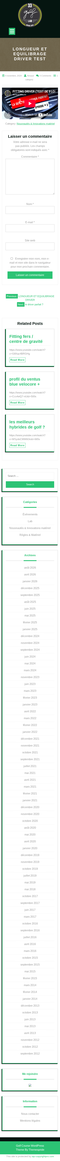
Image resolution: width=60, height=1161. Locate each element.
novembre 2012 (30, 1039)
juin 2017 (30, 909)
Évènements (30, 514)
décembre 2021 (30, 738)
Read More (17, 359)
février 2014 (30, 992)
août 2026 (30, 567)
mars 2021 (30, 786)
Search (30, 484)
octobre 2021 (30, 752)
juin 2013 (30, 1019)
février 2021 (30, 793)
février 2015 (30, 978)
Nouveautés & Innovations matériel (36, 123)
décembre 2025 (30, 588)
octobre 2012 (30, 1046)
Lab (30, 521)
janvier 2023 (30, 704)
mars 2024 (30, 670)
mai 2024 (30, 663)
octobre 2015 (30, 957)
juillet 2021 (30, 766)
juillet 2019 (30, 875)
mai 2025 (30, 615)
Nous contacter (30, 1113)
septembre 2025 (30, 595)
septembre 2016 (30, 930)
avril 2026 (30, 574)
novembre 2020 (30, 814)
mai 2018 (30, 889)
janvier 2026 (30, 581)
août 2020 (30, 827)
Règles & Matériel (30, 535)
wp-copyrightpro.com (43, 1156)
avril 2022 (30, 711)
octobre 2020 (30, 820)
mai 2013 (30, 1026)
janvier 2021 (30, 800)
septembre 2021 (30, 759)
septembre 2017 (30, 903)
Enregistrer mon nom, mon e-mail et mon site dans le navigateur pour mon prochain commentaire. (30, 262)
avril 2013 (30, 1033)
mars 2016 (30, 950)
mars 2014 (30, 985)
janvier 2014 (30, 998)
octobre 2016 (30, 923)
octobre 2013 (30, 1012)
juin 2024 (30, 656)
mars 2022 (30, 718)
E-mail (30, 222)
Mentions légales (30, 1120)
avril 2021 (30, 779)
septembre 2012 (30, 1053)
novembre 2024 (30, 643)
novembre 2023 (30, 677)
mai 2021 (30, 773)
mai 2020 (30, 834)
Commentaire (30, 156)
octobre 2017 (30, 896)
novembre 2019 (30, 862)
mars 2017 (30, 916)
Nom (30, 204)
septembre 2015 (30, 964)
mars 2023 (30, 690)
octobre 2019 (30, 868)
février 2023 (30, 697)
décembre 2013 (30, 1005)
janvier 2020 (30, 848)
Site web (30, 240)
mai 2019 (30, 882)
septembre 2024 (30, 649)
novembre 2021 (30, 745)
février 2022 (30, 725)
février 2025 (30, 622)
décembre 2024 (30, 636)
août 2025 (30, 601)
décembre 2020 (30, 807)
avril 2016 (30, 944)
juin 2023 (30, 684)
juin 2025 (30, 608)
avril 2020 (30, 841)
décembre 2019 (30, 855)
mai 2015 (30, 971)
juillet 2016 (30, 937)
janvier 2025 (30, 629)
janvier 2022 (30, 731)
